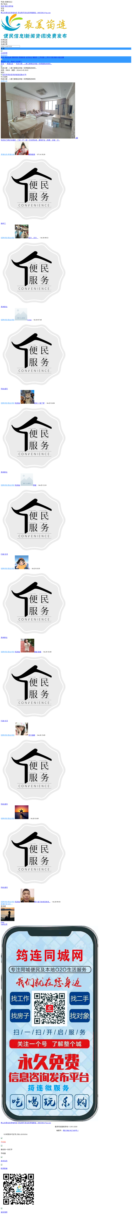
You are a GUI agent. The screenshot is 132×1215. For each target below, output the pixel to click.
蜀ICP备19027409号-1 (70, 1130)
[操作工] (34, 221)
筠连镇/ (17, 403)
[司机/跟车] (34, 387)
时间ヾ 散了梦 (39, 403)
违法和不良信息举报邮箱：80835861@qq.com (34, 13)
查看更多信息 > (6, 904)
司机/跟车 (4, 389)
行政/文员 (4, 554)
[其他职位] (34, 305)
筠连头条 (8, 57)
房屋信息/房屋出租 (7, 154)
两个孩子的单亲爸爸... (42, 902)
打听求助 (53, 57)
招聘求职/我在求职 (7, 238)
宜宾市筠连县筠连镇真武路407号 (14, 75)
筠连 (2, 6)
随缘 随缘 (37, 652)
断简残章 (31, 154)
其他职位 (4, 307)
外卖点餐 (32, 59)
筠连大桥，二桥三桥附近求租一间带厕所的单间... (34, 64)
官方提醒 (31, 735)
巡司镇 (10, 6)
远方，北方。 (33, 238)
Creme (29, 320)
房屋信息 (10, 64)
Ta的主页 (4, 924)
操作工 (3, 223)
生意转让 (29, 57)
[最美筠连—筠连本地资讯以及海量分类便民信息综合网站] (34, 38)
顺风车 (35, 57)
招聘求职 (15, 57)
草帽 (34, 485)
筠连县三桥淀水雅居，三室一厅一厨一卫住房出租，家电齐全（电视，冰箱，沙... (30, 140)
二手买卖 (41, 57)
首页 (2, 57)
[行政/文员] (34, 552)
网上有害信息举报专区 (9, 13)
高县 (6, 6)
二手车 (47, 57)
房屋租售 (22, 57)
